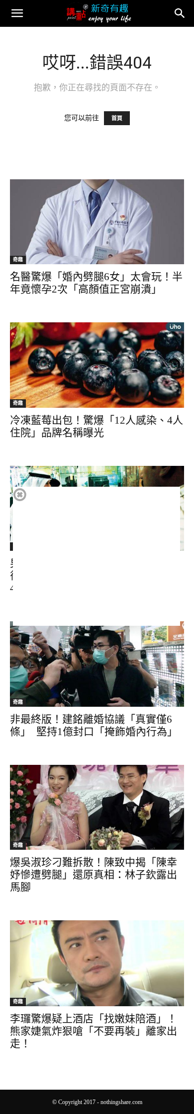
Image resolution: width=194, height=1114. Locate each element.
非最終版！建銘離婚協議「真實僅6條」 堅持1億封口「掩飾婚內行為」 (94, 725)
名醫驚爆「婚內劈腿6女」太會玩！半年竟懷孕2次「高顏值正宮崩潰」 (96, 283)
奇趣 (18, 259)
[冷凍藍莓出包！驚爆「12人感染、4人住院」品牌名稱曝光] (97, 364)
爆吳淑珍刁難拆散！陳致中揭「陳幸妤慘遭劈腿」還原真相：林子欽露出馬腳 (93, 874)
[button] (17, 13)
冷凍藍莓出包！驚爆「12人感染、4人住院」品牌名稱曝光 (96, 426)
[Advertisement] (96, 556)
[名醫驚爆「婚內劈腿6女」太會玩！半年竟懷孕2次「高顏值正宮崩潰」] (97, 221)
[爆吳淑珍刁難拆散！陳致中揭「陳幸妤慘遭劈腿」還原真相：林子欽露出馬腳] (97, 807)
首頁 (116, 118)
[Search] (180, 13)
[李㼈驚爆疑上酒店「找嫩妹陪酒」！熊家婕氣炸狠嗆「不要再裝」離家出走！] (97, 963)
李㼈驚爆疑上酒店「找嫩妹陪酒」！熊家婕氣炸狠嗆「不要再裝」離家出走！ (93, 1031)
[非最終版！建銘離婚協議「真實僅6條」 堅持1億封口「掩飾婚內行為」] (97, 663)
